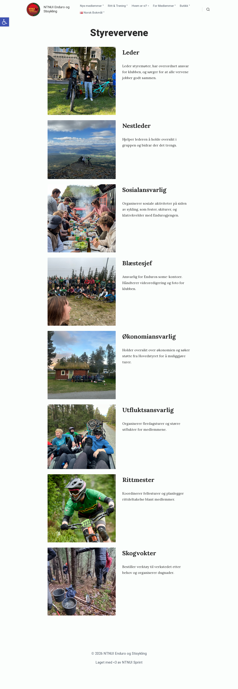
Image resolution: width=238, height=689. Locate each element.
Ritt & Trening (117, 6)
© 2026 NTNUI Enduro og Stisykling (119, 653)
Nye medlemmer (91, 6)
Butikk (184, 6)
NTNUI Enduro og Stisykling (57, 9)
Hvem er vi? (139, 6)
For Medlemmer (163, 6)
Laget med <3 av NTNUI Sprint (119, 662)
